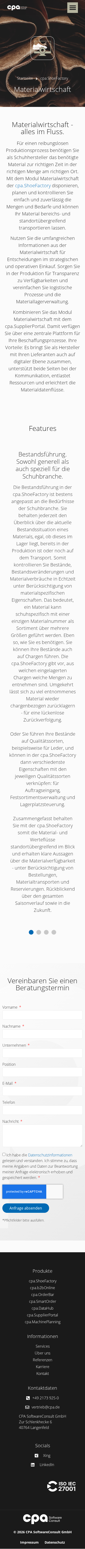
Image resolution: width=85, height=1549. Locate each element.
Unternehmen (14, 1045)
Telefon (8, 1102)
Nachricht (11, 1122)
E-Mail (8, 1083)
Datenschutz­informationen (50, 1155)
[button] (72, 7)
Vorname (10, 1007)
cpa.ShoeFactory (33, 185)
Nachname (11, 1026)
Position (9, 1064)
